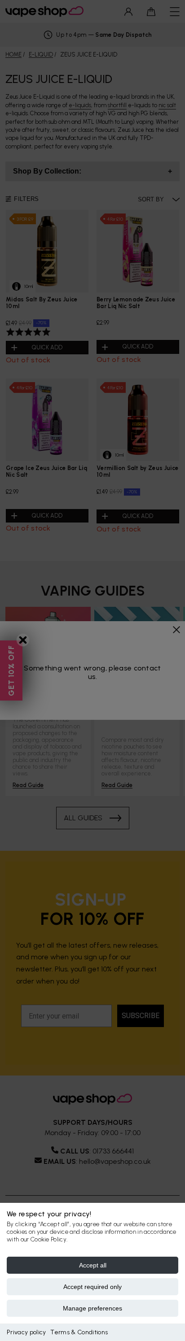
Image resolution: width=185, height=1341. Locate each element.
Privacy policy (26, 1332)
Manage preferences (92, 1308)
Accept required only (92, 1286)
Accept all (92, 1265)
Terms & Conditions (79, 1332)
